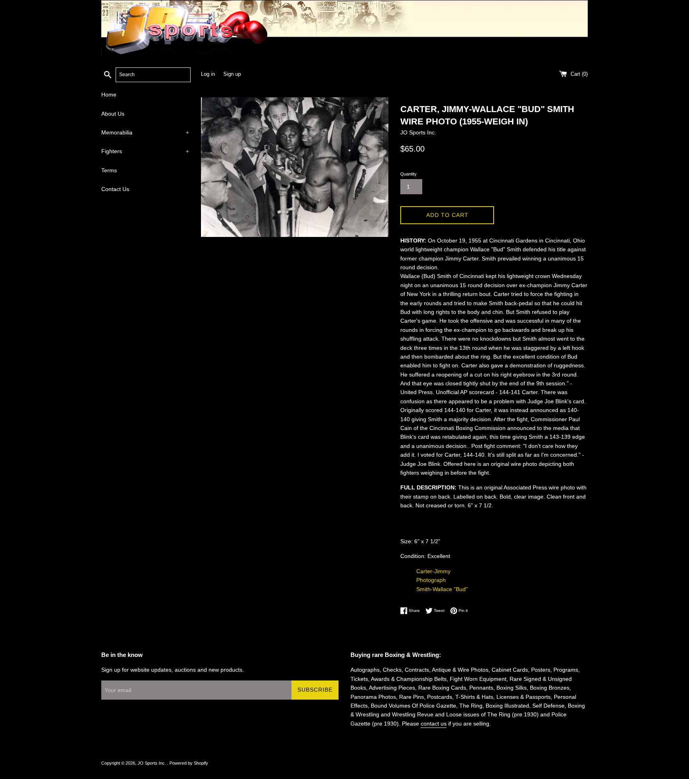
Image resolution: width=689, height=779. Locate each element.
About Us (112, 113)
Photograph (431, 580)
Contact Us (115, 189)
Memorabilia (145, 132)
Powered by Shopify (188, 763)
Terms (109, 170)
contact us (434, 723)
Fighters (145, 151)
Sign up (232, 74)
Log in (208, 74)
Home (108, 94)
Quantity (408, 174)
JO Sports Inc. (152, 763)
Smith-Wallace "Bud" (442, 589)
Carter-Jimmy (433, 571)
